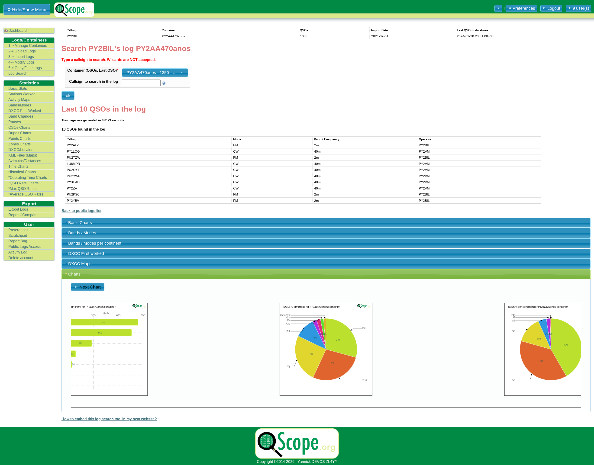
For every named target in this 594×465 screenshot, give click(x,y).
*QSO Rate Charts (23, 183)
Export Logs (18, 209)
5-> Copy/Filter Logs (25, 68)
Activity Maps (19, 100)
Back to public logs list (81, 211)
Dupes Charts (19, 133)
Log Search (17, 73)
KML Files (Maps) (22, 155)
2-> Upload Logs (22, 51)
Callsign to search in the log (93, 81)
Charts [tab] (74, 274)
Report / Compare (23, 215)
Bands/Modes (19, 105)
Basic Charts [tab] (80, 222)
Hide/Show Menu (29, 9)
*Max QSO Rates (22, 189)
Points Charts (19, 139)
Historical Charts (22, 172)
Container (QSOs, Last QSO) (92, 70)
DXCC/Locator (20, 150)
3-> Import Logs (21, 57)
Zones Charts (19, 144)
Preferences (18, 230)
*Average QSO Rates (25, 194)
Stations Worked (22, 94)
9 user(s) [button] (581, 8)
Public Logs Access (24, 247)
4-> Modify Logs (21, 62)
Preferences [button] (524, 8)
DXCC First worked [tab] (86, 253)
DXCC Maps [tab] (79, 263)
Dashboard (17, 30)
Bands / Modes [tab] (82, 233)
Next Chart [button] (90, 286)
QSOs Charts (19, 127)
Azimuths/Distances (24, 161)
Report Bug (17, 241)
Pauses (14, 122)
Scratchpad (17, 235)
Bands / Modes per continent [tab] (94, 243)
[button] (498, 8)
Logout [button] (553, 8)
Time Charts (18, 166)
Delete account (20, 258)
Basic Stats (17, 88)
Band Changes (20, 116)
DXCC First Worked (24, 111)
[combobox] (155, 72)
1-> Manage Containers (27, 46)
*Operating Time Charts (27, 178)
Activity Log (17, 252)
